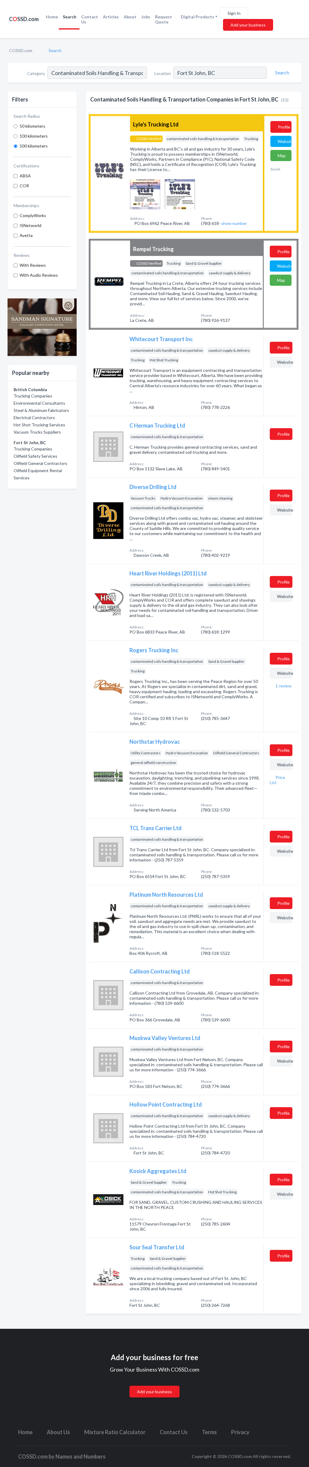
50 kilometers (32, 126)
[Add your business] (154, 1384)
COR (24, 185)
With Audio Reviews (39, 275)
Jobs (145, 16)
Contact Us (89, 19)
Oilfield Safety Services (35, 456)
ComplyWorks (33, 215)
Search (69, 16)
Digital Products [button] (197, 16)
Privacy (240, 1432)
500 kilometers (34, 145)
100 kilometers (34, 136)
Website (284, 141)
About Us (58, 1432)
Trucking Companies (33, 395)
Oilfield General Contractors (40, 463)
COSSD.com (20, 50)
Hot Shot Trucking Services (39, 424)
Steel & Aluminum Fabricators (41, 410)
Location (162, 73)
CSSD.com (24, 19)
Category (36, 73)
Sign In (234, 13)
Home (52, 16)
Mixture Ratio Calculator (114, 1432)
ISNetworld (30, 225)
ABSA (25, 175)
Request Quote (163, 19)
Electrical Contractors (34, 417)
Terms (209, 1432)
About (130, 16)
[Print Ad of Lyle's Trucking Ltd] (145, 193)
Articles (111, 16)
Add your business (248, 24)
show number (234, 223)
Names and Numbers (81, 1456)
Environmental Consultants (39, 403)
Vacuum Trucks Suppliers (37, 431)
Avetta (26, 235)
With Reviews (33, 265)
